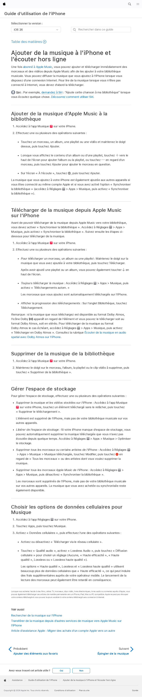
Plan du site (84, 690)
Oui (61, 670)
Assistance (17, 680)
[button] (129, 4)
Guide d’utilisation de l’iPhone (34, 13)
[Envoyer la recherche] (75, 30)
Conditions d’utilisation (64, 690)
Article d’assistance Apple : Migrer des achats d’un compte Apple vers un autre (63, 630)
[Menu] (138, 4)
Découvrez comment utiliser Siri (72, 97)
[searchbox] (101, 29)
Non (81, 670)
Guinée (135, 690)
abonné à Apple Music (37, 67)
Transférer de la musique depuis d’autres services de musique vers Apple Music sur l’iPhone (66, 623)
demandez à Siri (52, 92)
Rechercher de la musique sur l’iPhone (36, 615)
